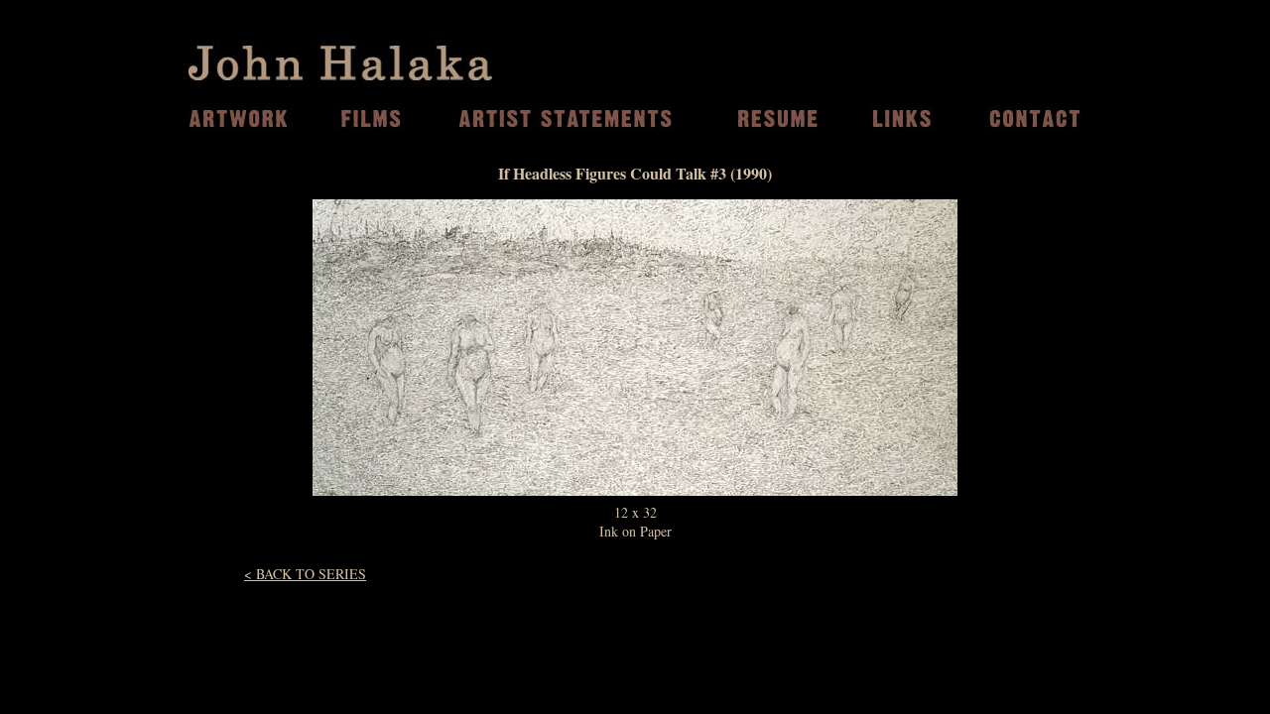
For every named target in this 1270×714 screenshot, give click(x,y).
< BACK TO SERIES (305, 573)
